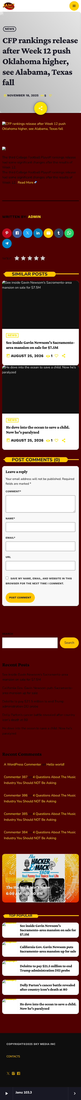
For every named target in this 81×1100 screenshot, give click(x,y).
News (9, 29)
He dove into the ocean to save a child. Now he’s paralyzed (48, 1006)
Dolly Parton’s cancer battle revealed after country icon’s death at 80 (47, 987)
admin (34, 217)
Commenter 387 (15, 777)
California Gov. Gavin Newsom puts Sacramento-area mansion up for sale (48, 949)
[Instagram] (13, 1074)
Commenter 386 (15, 795)
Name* (10, 518)
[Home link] (9, 6)
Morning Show (20, 880)
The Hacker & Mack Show (28, 887)
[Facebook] (18, 1074)
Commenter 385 (15, 814)
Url (8, 557)
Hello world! (55, 764)
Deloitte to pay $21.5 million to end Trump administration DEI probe (46, 968)
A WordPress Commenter (22, 764)
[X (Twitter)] (8, 1074)
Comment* (13, 491)
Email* (10, 537)
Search (7, 633)
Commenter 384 (15, 832)
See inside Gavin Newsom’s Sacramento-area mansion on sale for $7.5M (40, 345)
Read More (25, 182)
